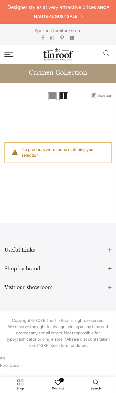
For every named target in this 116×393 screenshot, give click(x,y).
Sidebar (104, 95)
